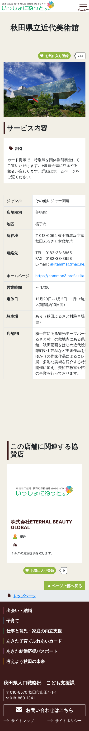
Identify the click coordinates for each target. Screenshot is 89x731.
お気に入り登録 (57, 56)
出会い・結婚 (19, 610)
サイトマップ (22, 720)
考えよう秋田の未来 (25, 661)
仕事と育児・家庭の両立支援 (34, 630)
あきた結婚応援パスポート (32, 651)
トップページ (24, 596)
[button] (10, 89)
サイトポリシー (68, 720)
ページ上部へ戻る (67, 585)
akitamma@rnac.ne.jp (69, 264)
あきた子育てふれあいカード (34, 640)
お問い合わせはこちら (49, 710)
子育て (12, 620)
